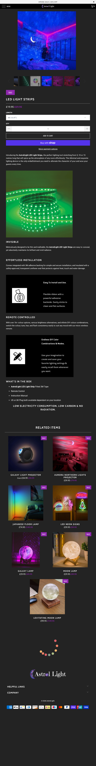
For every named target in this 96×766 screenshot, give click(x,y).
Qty (7, 124)
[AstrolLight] (48, 6)
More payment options (48, 149)
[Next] (84, 81)
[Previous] (9, 81)
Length (9, 113)
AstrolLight (50, 701)
